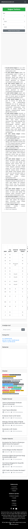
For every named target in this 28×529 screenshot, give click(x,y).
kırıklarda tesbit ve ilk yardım (15, 374)
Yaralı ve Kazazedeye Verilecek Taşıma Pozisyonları (12, 379)
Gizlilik (14, 498)
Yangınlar (18, 390)
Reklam (14, 503)
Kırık (3, 387)
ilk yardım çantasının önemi (8, 377)
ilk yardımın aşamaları (15, 381)
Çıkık (6, 387)
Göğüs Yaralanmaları (7, 381)
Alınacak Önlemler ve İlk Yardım (9, 392)
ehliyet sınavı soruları (20, 522)
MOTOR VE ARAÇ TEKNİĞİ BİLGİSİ (10, 340)
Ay (3, 19)
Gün (4, 13)
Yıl (3, 24)
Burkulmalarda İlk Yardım (16, 388)
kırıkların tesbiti (6, 374)
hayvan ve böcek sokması (18, 384)
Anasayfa (14, 486)
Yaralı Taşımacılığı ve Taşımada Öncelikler (10, 393)
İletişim (14, 490)
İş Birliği (14, 505)
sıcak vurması (12, 390)
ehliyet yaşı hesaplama (11, 209)
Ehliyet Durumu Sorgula (14, 30)
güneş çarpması (6, 390)
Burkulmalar (10, 387)
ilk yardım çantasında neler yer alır (9, 376)
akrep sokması (21, 385)
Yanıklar (22, 390)
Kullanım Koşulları (14, 496)
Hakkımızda (14, 488)
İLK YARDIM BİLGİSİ (7, 338)
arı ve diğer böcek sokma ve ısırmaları (10, 385)
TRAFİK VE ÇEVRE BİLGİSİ (8, 341)
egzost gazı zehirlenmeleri (8, 384)
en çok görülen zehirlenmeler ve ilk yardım (11, 382)
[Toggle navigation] (25, 2)
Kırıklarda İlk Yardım (17, 387)
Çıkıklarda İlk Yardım (6, 388)
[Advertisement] (14, 49)
